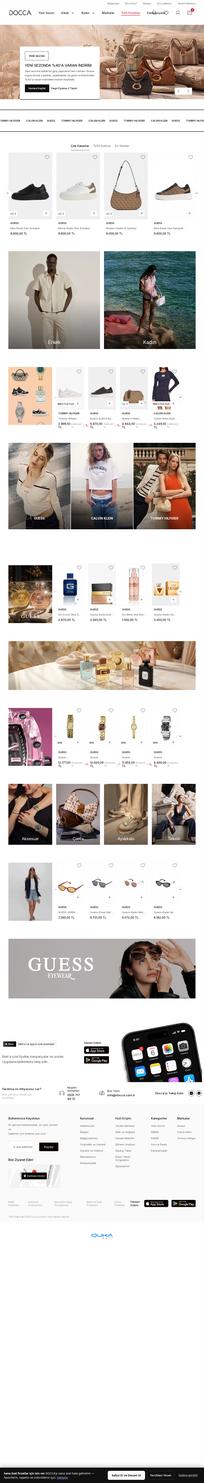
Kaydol (48, 1147)
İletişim (147, 3)
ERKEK (155, 1132)
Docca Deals (159, 1144)
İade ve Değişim (125, 1132)
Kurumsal (87, 1118)
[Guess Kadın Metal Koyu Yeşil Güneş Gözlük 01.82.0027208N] (134, 882)
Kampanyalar (88, 1163)
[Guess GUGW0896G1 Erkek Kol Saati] (102, 727)
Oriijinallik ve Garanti (93, 1144)
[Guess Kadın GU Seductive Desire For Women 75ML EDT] (102, 584)
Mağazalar (113, 3)
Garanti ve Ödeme (91, 1150)
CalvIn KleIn (17, 120)
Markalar (183, 1118)
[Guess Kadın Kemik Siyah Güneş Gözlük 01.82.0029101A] (166, 874)
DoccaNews (164, 3)
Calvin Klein (184, 1132)
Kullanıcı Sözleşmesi (35, 1203)
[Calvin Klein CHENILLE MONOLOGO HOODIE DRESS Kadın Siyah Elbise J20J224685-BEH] (166, 381)
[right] (196, 193)
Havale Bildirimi (124, 1138)
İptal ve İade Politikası (94, 1203)
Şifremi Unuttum (125, 1144)
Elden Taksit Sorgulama (122, 1158)
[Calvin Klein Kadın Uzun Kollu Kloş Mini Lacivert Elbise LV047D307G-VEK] (102, 388)
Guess (34, 120)
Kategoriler (159, 1118)
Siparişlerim (122, 1166)
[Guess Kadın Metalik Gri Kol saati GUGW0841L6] (166, 720)
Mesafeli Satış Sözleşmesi (63, 1203)
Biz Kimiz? (131, 3)
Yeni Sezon (158, 1125)
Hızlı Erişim (123, 1118)
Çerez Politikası (119, 1203)
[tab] (80, 146)
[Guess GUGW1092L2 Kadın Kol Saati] (70, 727)
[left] (7, 193)
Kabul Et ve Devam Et (126, 1475)
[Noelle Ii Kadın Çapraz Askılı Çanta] (70, 388)
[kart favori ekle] (47, 157)
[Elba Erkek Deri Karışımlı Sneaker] (126, 186)
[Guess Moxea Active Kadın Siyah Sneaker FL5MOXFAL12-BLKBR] (173, 186)
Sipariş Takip (123, 1150)
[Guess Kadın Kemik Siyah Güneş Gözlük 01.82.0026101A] (102, 882)
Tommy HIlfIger (55, 120)
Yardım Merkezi (187, 3)
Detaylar (62, 1477)
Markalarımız (88, 1156)
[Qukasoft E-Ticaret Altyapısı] (102, 1236)
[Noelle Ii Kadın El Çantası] (78, 186)
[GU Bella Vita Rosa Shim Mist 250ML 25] (70, 584)
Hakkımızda (87, 1125)
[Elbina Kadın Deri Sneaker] (30, 186)
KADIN (155, 1138)
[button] (68, 13)
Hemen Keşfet (37, 88)
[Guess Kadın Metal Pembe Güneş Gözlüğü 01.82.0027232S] (70, 882)
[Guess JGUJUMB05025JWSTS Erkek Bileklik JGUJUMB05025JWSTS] (134, 388)
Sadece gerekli (188, 1475)
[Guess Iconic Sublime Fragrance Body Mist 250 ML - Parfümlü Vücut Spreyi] (134, 584)
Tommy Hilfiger (186, 1138)
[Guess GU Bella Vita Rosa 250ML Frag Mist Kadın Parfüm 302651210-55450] (166, 577)
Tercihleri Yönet (160, 1475)
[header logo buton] (20, 12)
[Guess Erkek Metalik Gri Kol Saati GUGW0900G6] (134, 727)
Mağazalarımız (89, 1138)
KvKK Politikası (13, 1203)
